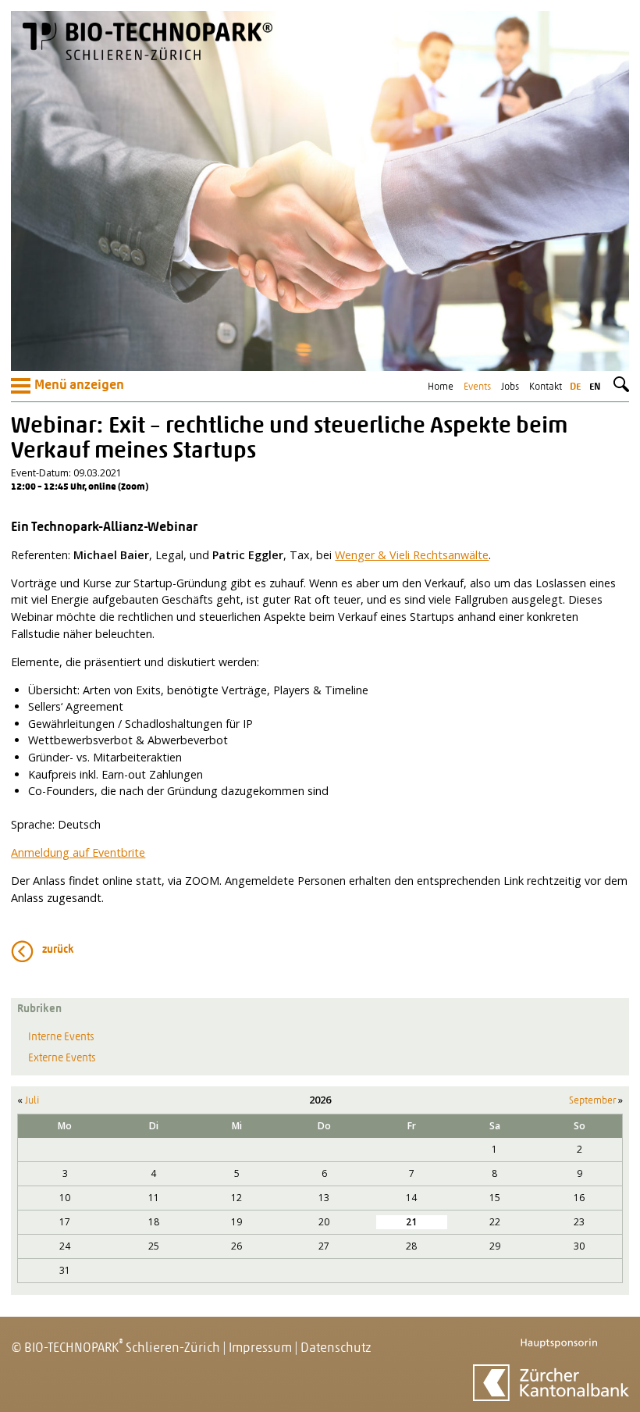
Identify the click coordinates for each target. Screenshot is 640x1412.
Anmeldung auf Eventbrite (78, 852)
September (592, 1101)
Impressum (260, 1348)
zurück (58, 950)
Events (477, 387)
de (575, 387)
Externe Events (62, 1058)
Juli (32, 1101)
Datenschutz (336, 1348)
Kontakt (545, 387)
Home (440, 387)
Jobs (510, 387)
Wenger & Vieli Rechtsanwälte (412, 554)
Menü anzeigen (79, 386)
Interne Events (61, 1037)
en (594, 387)
